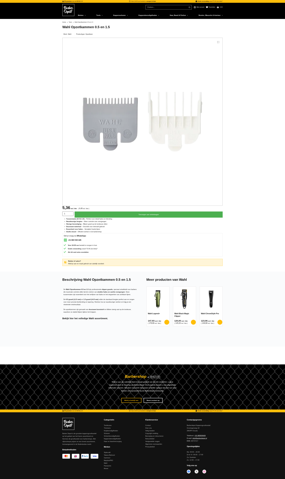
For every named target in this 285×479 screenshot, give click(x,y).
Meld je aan (72, 264)
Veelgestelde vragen (152, 441)
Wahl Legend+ (154, 314)
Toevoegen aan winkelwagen (148, 214)
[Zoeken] (143, 7)
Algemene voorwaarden (153, 444)
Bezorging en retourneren (154, 436)
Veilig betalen (150, 431)
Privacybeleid (150, 447)
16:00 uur (75, 245)
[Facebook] (188, 471)
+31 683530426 (200, 435)
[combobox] (166, 7)
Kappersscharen (119, 15)
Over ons (148, 428)
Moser (106, 468)
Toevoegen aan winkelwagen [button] (166, 322)
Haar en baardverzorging (113, 441)
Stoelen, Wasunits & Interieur (209, 15)
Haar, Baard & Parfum (178, 15)
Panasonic (107, 466)
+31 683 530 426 (74, 240)
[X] (196, 471)
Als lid (70, 252)
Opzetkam (89, 34)
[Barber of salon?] (65, 262)
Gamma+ (107, 458)
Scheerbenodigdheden (112, 436)
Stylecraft (107, 452)
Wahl (69, 34)
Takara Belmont (109, 455)
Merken (80, 15)
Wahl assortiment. (98, 318)
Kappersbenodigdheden (147, 15)
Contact (148, 425)
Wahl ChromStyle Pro (210, 314)
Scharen (107, 433)
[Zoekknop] (189, 7)
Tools (98, 15)
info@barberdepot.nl (199, 438)
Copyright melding (151, 433)
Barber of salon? (74, 261)
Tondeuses (108, 425)
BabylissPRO (108, 460)
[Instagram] (204, 471)
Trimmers (107, 428)
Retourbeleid (149, 439)
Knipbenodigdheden (111, 431)
